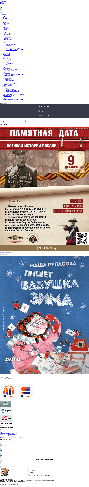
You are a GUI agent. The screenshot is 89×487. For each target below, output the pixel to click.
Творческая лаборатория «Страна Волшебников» (13, 48)
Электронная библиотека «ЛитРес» (9, 54)
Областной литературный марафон (9, 98)
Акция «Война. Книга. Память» (9, 81)
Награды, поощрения (7, 23)
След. (9, 440)
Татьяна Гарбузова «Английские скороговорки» (8, 434)
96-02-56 (29, 469)
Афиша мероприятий (7, 33)
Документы (6, 24)
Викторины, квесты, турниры (9, 42)
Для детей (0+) (8, 59)
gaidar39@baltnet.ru (3, 0)
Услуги (5, 22)
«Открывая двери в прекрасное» (9, 80)
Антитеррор (6, 29)
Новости (5, 35)
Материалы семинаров (7, 96)
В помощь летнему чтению (8, 84)
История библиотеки (7, 16)
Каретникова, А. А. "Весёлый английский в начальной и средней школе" (12, 437)
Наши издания (6, 87)
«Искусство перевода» (7, 77)
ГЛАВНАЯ (4, 14)
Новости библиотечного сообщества (10, 95)
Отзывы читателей (7, 26)
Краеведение (8, 64)
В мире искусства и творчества (9, 70)
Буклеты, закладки (9, 93)
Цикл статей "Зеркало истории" (9, 72)
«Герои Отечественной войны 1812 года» (10, 83)
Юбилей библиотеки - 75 (8, 19)
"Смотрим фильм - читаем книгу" (11, 50)
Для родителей (8, 61)
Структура (5, 17)
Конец (11, 440)
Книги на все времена (7, 56)
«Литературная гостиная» (8, 78)
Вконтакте (2, 3)
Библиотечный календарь (8, 37)
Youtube (1, 4)
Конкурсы (5, 52)
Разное (7, 92)
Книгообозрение (6, 67)
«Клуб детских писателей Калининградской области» (14, 49)
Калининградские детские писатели (10, 57)
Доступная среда (6, 28)
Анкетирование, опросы (8, 39)
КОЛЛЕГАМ (4, 86)
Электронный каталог (7, 20)
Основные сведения (7, 15)
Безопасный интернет (7, 53)
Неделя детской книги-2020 (8, 85)
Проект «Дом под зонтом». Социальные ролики (11, 69)
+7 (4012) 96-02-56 (3, 1)
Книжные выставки (7, 68)
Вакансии (5, 31)
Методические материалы (10, 88)
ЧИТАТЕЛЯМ (4, 40)
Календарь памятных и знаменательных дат (13, 90)
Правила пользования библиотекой (9, 41)
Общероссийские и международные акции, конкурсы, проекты (14, 99)
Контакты (5, 18)
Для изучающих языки (9, 63)
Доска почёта (6, 38)
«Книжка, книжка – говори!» (8, 79)
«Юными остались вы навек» (8, 75)
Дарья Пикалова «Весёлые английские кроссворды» (8, 433)
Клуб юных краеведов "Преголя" (11, 44)
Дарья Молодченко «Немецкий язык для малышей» (8, 436)
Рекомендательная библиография (11, 89)
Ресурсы (5, 21)
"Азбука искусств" (7, 73)
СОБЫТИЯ (4, 32)
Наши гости (6, 27)
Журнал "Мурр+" (7, 55)
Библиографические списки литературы (12, 91)
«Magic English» (8, 45)
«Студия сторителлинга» (10, 46)
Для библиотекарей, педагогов (11, 62)
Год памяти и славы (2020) (8, 36)
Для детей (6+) (8, 60)
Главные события (7, 34)
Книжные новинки (7, 58)
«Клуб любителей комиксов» (10, 47)
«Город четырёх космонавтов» (9, 82)
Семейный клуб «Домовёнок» (10, 51)
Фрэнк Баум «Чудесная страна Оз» (5, 435)
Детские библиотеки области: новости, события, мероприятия (14, 94)
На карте (1, 2)
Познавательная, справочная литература (12, 65)
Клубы (5, 43)
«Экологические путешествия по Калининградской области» (13, 74)
